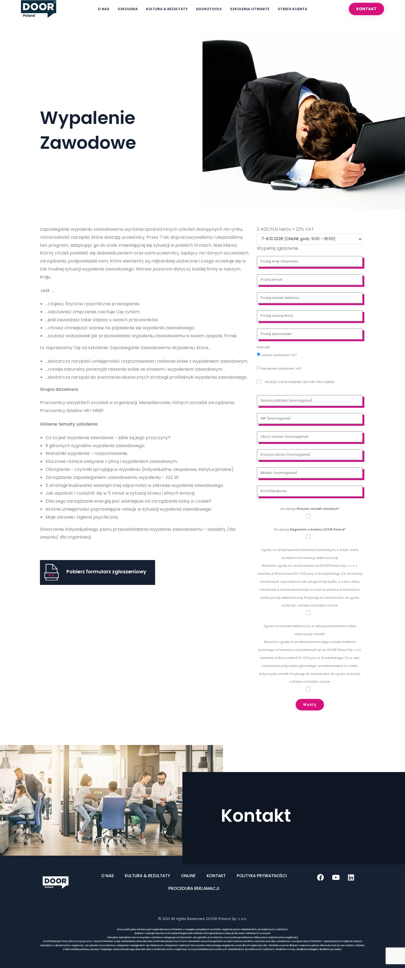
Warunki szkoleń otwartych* (317, 508)
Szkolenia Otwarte (249, 9)
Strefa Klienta (292, 9)
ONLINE (188, 876)
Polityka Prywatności (262, 876)
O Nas (103, 9)
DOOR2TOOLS (209, 9)
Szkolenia (128, 9)
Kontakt (216, 876)
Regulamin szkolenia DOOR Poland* (317, 529)
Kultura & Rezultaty (167, 9)
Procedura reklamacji (193, 888)
